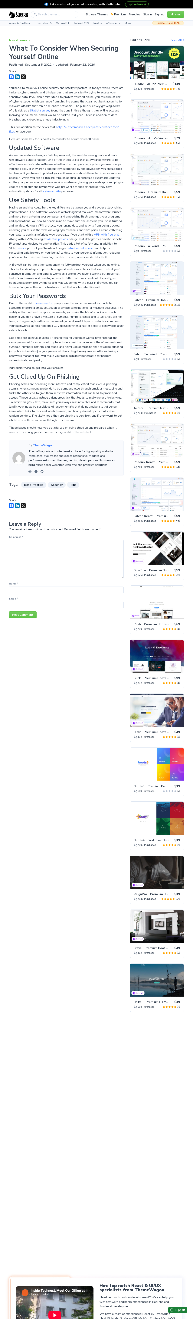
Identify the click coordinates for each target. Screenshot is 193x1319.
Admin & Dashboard (20, 23)
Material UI (62, 23)
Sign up (159, 14)
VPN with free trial (106, 235)
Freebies (134, 14)
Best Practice (33, 485)
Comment (16, 537)
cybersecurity (52, 191)
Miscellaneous (19, 40)
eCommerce (113, 23)
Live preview (170, 74)
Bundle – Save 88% (168, 23)
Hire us (176, 14)
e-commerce (44, 303)
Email (13, 598)
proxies (22, 248)
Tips (73, 485)
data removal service (80, 248)
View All (177, 40)
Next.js (97, 23)
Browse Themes (97, 14)
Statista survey (40, 110)
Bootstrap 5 (44, 23)
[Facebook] (36, 471)
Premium (119, 14)
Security (57, 485)
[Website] (29, 471)
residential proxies (56, 239)
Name (14, 583)
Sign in (147, 14)
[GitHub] (42, 471)
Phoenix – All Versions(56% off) (157, 138)
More (128, 23)
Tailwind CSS (81, 23)
